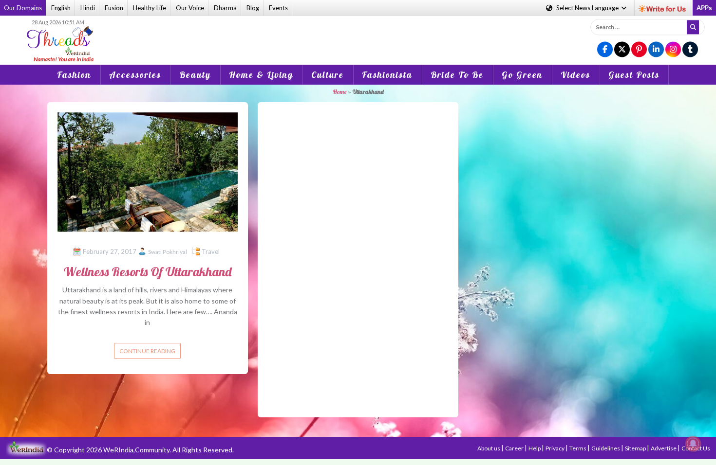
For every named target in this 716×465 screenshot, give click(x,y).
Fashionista (387, 74)
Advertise (664, 448)
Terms (578, 448)
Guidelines (606, 448)
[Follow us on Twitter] (622, 50)
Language (588, 8)
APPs (704, 8)
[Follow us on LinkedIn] (656, 50)
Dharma (225, 8)
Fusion (114, 8)
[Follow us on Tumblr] (690, 50)
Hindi (87, 8)
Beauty (195, 74)
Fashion (74, 74)
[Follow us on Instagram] (673, 50)
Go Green (522, 74)
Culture (327, 74)
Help (535, 448)
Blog (252, 8)
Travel (211, 251)
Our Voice (190, 8)
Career (515, 448)
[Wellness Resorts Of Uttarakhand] (147, 171)
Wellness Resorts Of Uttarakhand (147, 272)
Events (278, 8)
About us (489, 448)
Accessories (135, 74)
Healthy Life (149, 8)
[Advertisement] (358, 33)
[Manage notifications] (693, 443)
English (61, 8)
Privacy (555, 448)
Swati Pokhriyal (167, 251)
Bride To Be (457, 74)
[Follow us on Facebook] (605, 50)
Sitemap (636, 448)
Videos (575, 74)
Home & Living (261, 74)
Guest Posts (633, 74)
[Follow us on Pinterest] (639, 50)
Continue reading (147, 351)
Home (339, 91)
